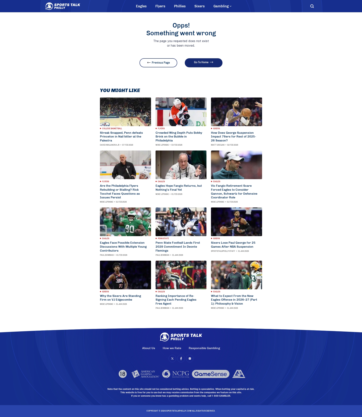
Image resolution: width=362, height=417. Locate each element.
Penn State (163, 238)
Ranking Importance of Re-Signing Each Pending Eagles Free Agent (176, 300)
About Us (148, 348)
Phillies (180, 6)
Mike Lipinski (162, 145)
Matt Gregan (218, 145)
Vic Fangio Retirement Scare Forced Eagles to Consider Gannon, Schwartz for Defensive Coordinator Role (234, 191)
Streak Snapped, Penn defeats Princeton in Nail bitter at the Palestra (121, 136)
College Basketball (112, 128)
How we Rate (172, 348)
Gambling (221, 6)
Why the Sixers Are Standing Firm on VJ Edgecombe (120, 298)
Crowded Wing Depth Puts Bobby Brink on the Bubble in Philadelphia (179, 136)
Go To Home (201, 62)
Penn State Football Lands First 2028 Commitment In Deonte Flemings (178, 246)
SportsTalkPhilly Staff (223, 251)
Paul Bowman (107, 255)
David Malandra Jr (110, 145)
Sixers (199, 6)
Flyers (160, 6)
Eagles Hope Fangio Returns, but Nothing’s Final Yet (179, 187)
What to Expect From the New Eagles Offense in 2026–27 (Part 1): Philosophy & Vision (234, 300)
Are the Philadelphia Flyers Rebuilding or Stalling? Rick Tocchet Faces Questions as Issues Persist (120, 191)
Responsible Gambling (204, 348)
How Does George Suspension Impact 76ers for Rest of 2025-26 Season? (233, 136)
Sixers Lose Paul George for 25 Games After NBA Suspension (233, 244)
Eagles (141, 6)
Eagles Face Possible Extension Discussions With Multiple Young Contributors (123, 246)
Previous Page (161, 62)
